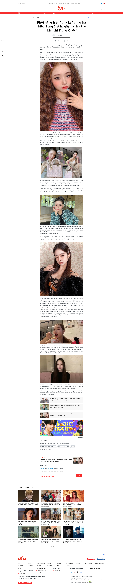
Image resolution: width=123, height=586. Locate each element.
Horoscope (98, 13)
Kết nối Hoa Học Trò (51, 565)
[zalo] (81, 572)
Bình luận (2, 52)
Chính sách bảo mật (95, 568)
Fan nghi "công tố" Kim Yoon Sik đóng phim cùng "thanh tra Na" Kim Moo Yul (73, 541)
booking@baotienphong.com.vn (44, 572)
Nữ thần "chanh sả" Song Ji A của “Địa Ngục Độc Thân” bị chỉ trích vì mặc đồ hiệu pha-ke (65, 406)
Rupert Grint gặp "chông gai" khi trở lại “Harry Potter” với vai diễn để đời (28, 503)
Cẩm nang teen (88, 563)
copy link (61, 41)
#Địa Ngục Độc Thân (53, 443)
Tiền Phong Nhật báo (64, 3)
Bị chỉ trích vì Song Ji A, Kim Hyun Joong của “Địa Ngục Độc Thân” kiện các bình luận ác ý (65, 414)
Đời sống (24, 13)
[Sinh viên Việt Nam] (101, 559)
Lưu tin (2, 48)
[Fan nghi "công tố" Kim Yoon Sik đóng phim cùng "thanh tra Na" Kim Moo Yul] (73, 532)
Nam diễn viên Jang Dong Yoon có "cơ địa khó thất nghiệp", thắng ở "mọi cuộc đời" (50, 541)
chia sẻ (55, 41)
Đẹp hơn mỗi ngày (51, 13)
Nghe (2, 41)
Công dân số (30, 565)
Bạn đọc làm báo (26, 582)
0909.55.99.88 (40, 570)
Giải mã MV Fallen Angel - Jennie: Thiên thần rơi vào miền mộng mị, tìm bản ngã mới (72, 504)
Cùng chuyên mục (25, 488)
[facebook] (102, 4)
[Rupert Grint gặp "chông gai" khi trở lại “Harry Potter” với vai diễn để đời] (28, 496)
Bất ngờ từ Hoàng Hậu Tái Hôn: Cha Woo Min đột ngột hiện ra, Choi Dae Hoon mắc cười (50, 523)
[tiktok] (78, 572)
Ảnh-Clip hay (78, 13)
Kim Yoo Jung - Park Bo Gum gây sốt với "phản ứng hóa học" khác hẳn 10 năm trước (73, 523)
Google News (89, 18)
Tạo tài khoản (51, 468)
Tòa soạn (20, 568)
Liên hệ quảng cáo (41, 568)
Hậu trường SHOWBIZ (62, 13)
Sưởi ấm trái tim (69, 563)
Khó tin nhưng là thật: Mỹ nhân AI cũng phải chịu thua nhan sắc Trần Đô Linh (27, 523)
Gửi (79, 475)
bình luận (67, 41)
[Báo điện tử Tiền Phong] (91, 559)
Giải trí (36, 13)
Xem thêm (104, 13)
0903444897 (57, 570)
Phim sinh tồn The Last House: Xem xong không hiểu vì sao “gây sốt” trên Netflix (28, 541)
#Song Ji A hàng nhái (63, 446)
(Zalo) (45, 570)
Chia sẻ (2, 45)
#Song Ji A (43, 443)
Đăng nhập (42, 468)
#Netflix (73, 446)
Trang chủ (19, 13)
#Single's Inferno (64, 443)
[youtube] (104, 4)
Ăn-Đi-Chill (71, 13)
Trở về (2, 55)
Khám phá (30, 13)
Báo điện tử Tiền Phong (62, 8)
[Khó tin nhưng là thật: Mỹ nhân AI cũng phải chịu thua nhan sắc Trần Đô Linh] (28, 514)
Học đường (42, 13)
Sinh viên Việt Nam (75, 3)
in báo (64, 41)
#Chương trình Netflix (45, 449)
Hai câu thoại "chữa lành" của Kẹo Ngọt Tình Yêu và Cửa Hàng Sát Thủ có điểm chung (50, 504)
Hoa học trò (22, 558)
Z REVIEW (85, 13)
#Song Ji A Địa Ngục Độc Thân (48, 446)
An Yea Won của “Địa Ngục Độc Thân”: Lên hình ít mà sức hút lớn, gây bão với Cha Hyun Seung (65, 399)
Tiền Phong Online (52, 3)
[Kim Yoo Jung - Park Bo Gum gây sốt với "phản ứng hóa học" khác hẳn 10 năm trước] (73, 514)
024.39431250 (22, 573)
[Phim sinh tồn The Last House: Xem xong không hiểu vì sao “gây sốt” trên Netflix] (28, 532)
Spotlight (92, 13)
